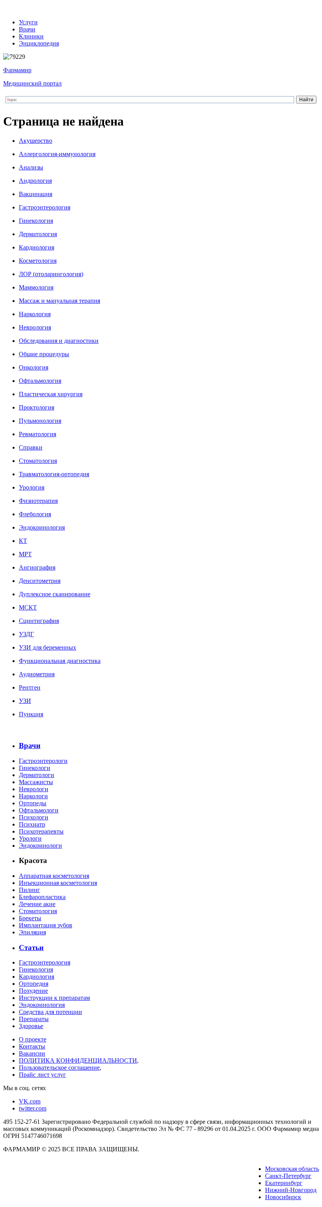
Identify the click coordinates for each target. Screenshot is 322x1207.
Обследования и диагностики (59, 340)
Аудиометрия (37, 674)
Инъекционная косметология (58, 882)
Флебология (35, 514)
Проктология (36, 407)
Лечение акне (37, 904)
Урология (31, 487)
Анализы (31, 167)
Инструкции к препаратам (54, 997)
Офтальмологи (39, 810)
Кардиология (36, 247)
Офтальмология (40, 380)
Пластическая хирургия (50, 394)
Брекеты (30, 918)
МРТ (25, 554)
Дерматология (38, 234)
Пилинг (29, 890)
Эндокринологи (40, 845)
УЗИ (25, 700)
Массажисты (36, 782)
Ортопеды (32, 803)
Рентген (29, 687)
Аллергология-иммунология (57, 154)
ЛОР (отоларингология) (51, 274)
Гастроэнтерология (44, 207)
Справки (30, 447)
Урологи (30, 838)
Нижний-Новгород (291, 1190)
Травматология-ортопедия (54, 474)
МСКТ (28, 607)
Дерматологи (36, 775)
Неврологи (33, 789)
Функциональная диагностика (60, 660)
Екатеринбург (283, 1183)
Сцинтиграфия (39, 620)
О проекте (32, 1039)
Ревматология (37, 434)
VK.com (29, 1101)
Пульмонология (40, 420)
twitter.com (32, 1108)
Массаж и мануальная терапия (59, 300)
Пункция (31, 714)
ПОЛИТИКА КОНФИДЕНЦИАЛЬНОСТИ (78, 1060)
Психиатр (32, 824)
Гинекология (36, 220)
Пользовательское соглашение (59, 1067)
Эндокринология (42, 527)
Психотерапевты (41, 831)
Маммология (36, 287)
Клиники (31, 36)
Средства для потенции (50, 1012)
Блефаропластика (42, 897)
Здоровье (31, 1026)
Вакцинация (35, 194)
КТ (23, 540)
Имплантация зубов (45, 925)
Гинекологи (34, 768)
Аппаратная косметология (54, 875)
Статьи (31, 947)
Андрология (35, 180)
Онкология (33, 367)
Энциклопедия (39, 43)
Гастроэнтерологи (43, 760)
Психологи (33, 817)
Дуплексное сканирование (54, 594)
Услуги (28, 22)
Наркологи (33, 796)
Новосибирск (283, 1197)
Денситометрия (39, 580)
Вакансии (32, 1053)
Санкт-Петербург (288, 1175)
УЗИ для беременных (47, 647)
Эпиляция (32, 932)
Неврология (35, 327)
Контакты (32, 1046)
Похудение (33, 990)
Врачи (27, 29)
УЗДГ (26, 634)
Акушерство (35, 140)
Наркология (35, 314)
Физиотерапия (38, 500)
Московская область (292, 1168)
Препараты (34, 1019)
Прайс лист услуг (42, 1074)
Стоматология (38, 460)
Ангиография (37, 567)
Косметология (38, 260)
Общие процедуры (44, 354)
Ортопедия (33, 983)
